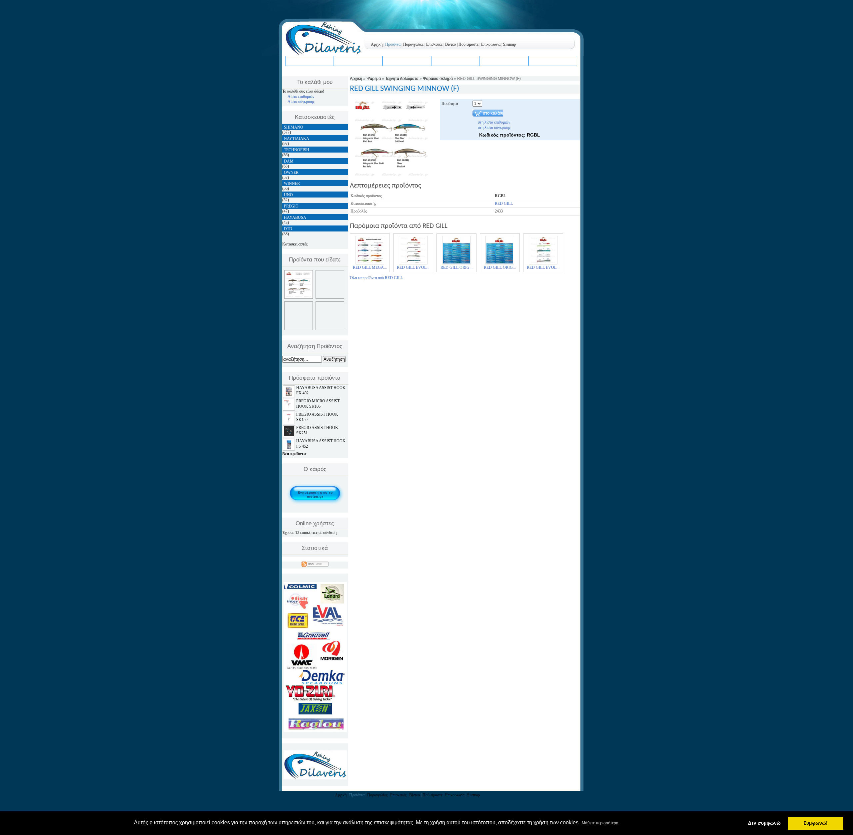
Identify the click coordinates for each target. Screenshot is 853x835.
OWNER (291, 172)
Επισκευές (434, 44)
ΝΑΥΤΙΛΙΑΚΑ (296, 138)
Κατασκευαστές (295, 244)
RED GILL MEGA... (370, 267)
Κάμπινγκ (444, 60)
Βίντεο (450, 44)
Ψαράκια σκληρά (438, 78)
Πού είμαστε (468, 44)
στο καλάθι (493, 113)
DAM (289, 161)
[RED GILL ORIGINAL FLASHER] (456, 263)
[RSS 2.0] (315, 563)
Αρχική (377, 44)
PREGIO (291, 206)
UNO (288, 195)
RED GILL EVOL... (413, 267)
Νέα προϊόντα (294, 453)
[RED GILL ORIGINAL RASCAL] (500, 263)
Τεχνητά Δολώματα (402, 78)
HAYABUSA (295, 217)
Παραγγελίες (413, 44)
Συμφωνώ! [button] (816, 823)
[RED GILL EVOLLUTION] (413, 263)
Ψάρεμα (296, 60)
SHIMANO (293, 127)
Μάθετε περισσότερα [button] (600, 823)
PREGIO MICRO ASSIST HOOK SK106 (318, 404)
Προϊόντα (393, 44)
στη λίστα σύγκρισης (494, 127)
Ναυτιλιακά (397, 60)
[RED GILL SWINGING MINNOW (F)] (391, 177)
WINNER (292, 183)
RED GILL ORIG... (456, 267)
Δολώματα (492, 60)
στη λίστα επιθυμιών (494, 122)
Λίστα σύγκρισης (301, 101)
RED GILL (504, 203)
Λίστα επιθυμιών (301, 96)
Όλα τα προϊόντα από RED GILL (376, 277)
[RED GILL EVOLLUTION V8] (543, 263)
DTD (288, 228)
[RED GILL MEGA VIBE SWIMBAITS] (370, 263)
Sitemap (509, 44)
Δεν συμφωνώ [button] (764, 823)
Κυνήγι (538, 60)
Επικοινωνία (490, 44)
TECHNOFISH (296, 150)
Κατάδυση (347, 60)
